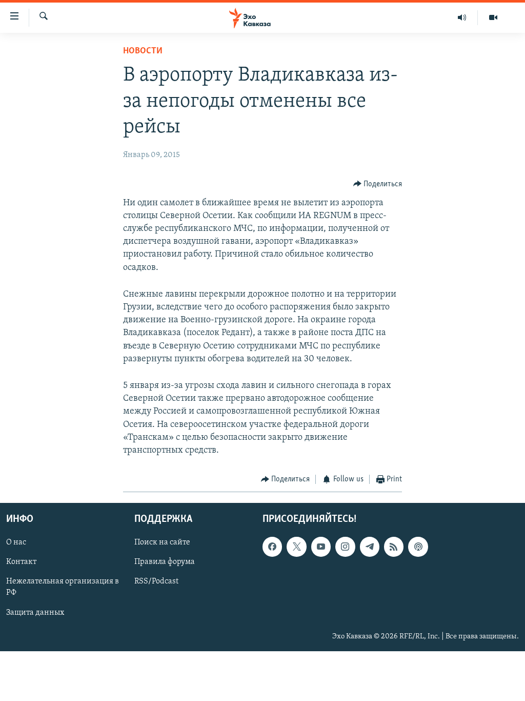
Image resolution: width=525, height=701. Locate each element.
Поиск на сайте (162, 542)
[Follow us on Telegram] (369, 546)
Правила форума (164, 562)
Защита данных (35, 612)
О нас (16, 542)
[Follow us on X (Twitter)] (296, 546)
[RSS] (393, 546)
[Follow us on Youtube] (321, 546)
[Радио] (462, 17)
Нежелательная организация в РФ (62, 587)
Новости (143, 51)
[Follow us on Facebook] (272, 546)
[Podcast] (418, 546)
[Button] (377, 184)
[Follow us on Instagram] (345, 546)
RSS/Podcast (156, 581)
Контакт (21, 562)
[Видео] (493, 17)
